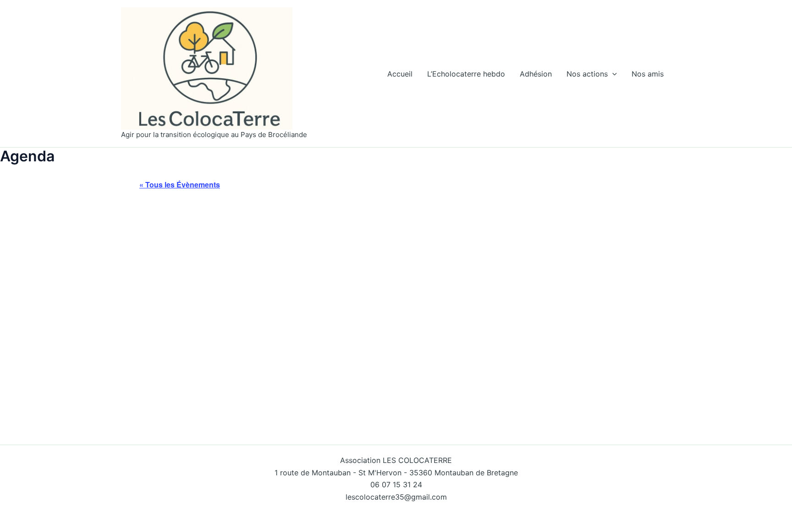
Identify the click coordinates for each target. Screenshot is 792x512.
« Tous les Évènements (179, 184)
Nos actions (587, 73)
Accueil (399, 73)
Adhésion (536, 73)
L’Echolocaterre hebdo (466, 73)
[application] (612, 73)
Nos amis (648, 73)
